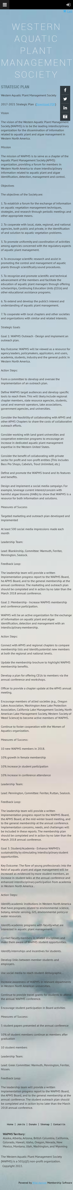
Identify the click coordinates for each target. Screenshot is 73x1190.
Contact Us (59, 1124)
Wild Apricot (39, 1182)
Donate (33, 1124)
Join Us (21, 1124)
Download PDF (45, 104)
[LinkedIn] (65, 107)
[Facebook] (65, 90)
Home (10, 1124)
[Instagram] (65, 116)
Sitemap (44, 1124)
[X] (65, 99)
